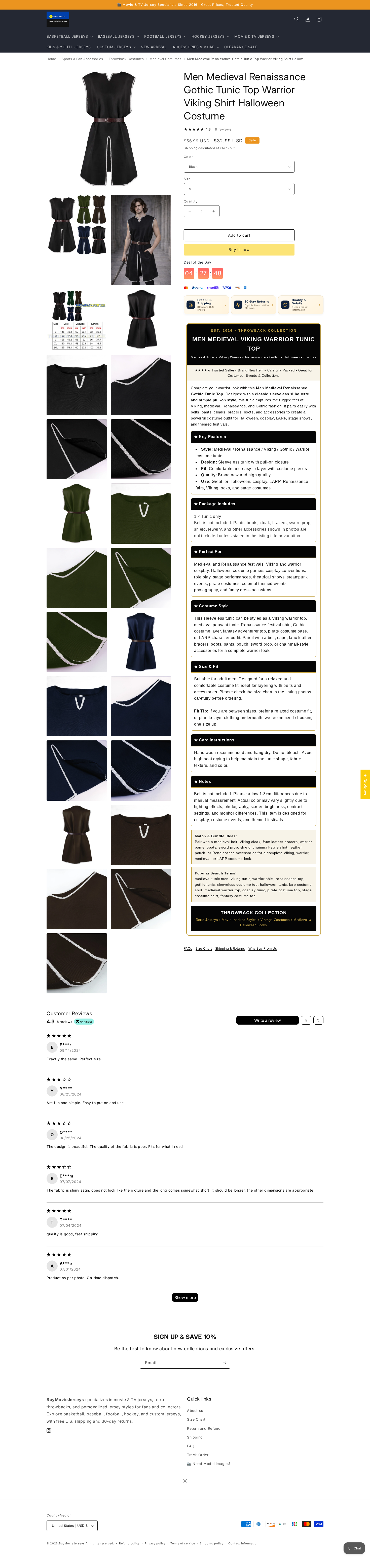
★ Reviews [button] (365, 784)
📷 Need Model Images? (209, 1463)
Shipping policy (212, 1543)
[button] (69, 36)
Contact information (243, 1543)
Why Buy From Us (262, 948)
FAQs (188, 948)
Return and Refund (203, 1428)
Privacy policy (155, 1543)
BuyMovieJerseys (72, 1543)
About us (195, 1410)
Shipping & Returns (230, 948)
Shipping (191, 148)
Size (187, 179)
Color (188, 157)
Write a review (267, 1020)
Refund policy (129, 1543)
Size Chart (204, 948)
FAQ (191, 1446)
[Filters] (306, 1020)
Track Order (198, 1455)
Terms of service (182, 1543)
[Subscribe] (224, 1363)
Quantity (190, 201)
